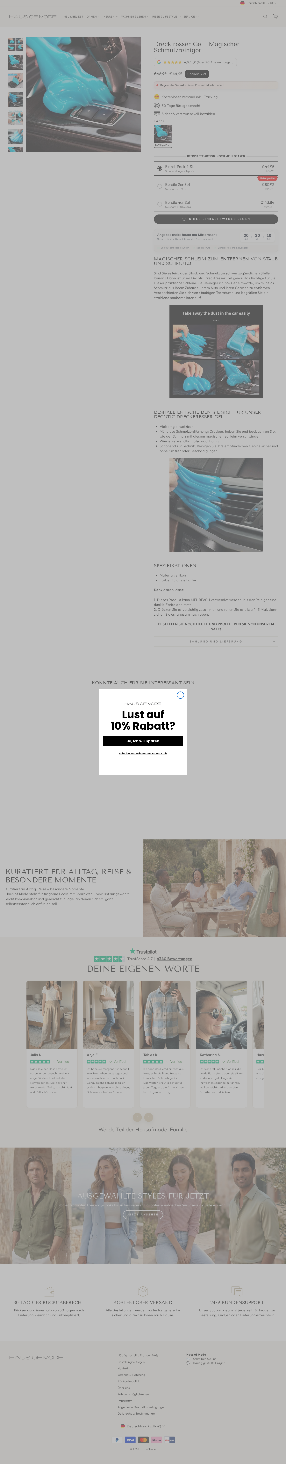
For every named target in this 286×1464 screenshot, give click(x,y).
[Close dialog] (180, 695)
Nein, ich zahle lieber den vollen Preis (143, 753)
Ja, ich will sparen (143, 741)
